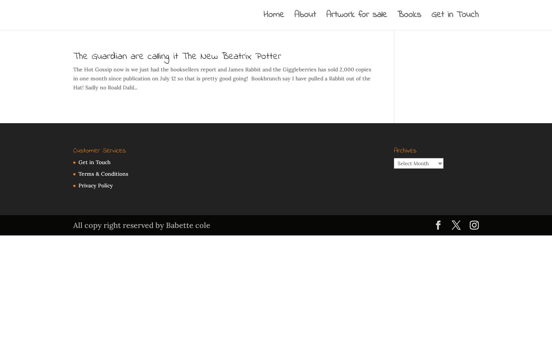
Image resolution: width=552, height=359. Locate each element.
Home (274, 16)
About (305, 16)
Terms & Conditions (103, 173)
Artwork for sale (356, 16)
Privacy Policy (95, 185)
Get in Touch (455, 16)
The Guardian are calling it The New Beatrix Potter (177, 57)
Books (409, 16)
